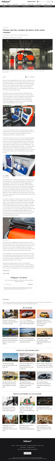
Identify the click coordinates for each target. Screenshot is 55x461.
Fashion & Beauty (39, 4)
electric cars (18, 256)
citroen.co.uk (5, 273)
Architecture (9, 4)
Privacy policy (41, 445)
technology (11, 101)
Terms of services (15, 287)
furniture (17, 210)
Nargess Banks (6, 37)
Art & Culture (23, 4)
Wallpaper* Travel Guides (48, 6)
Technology (45, 4)
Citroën (12, 80)
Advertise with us (31, 447)
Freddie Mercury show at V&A (13, 6)
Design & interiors (15, 4)
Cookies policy (23, 447)
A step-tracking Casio (36, 6)
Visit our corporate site (39, 457)
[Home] (3, 4)
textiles (31, 187)
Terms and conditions (32, 445)
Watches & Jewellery (30, 4)
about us (13, 445)
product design (27, 182)
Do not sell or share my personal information (27, 449)
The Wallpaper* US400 (25, 6)
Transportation (5, 27)
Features (20, 37)
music (33, 202)
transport (25, 210)
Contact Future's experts (21, 445)
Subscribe (48, 1)
